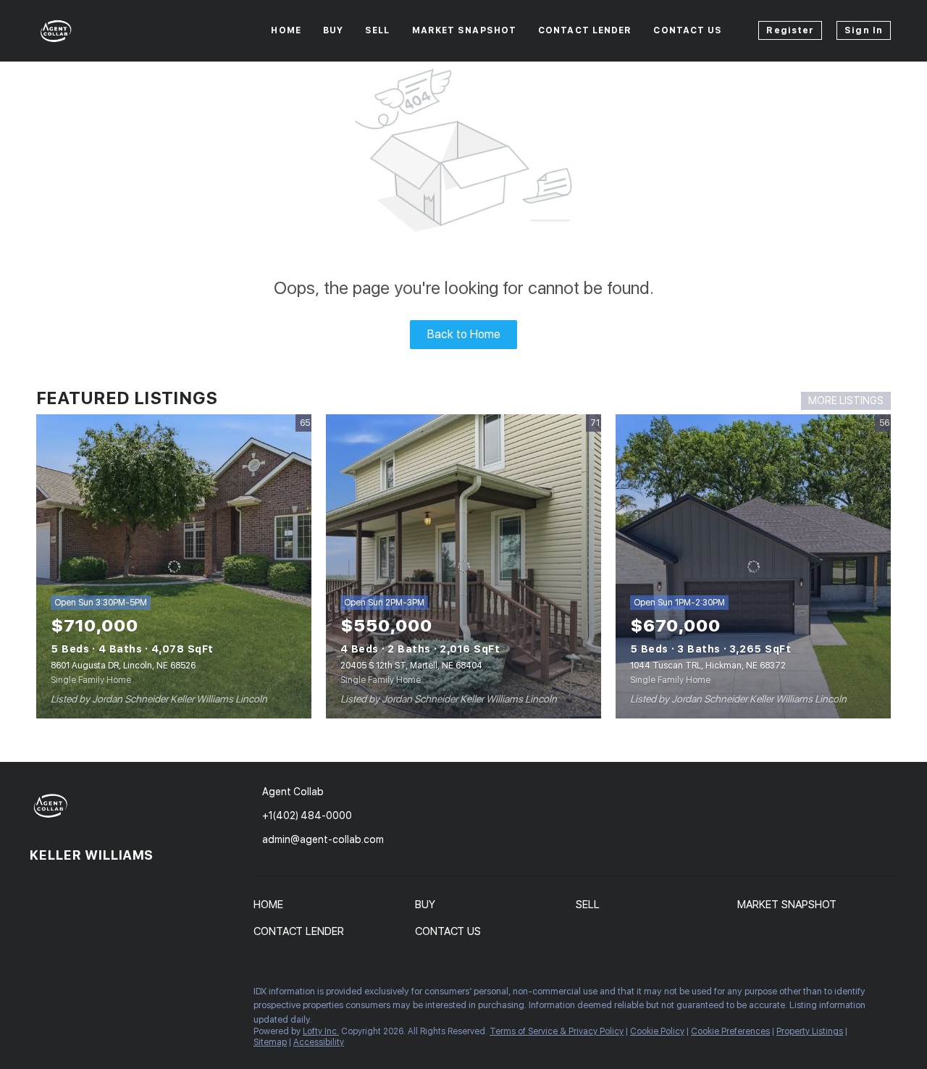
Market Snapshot (464, 30)
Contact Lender (585, 30)
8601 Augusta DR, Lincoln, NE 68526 (123, 666)
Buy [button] (333, 30)
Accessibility (318, 1042)
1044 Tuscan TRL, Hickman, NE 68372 (708, 666)
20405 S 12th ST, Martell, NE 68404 (411, 666)
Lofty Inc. (321, 1031)
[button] (271, 907)
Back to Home (463, 334)
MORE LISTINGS (846, 400)
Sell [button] (377, 30)
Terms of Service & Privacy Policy (557, 1031)
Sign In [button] (863, 30)
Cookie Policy (657, 1031)
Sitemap (270, 1042)
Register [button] (790, 30)
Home (286, 30)
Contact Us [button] (687, 30)
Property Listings (809, 1031)
